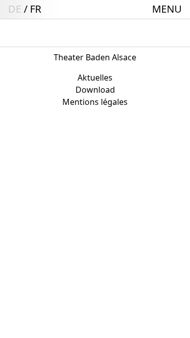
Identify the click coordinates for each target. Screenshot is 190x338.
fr (35, 9)
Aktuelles (95, 77)
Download (95, 89)
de (14, 9)
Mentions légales (95, 101)
